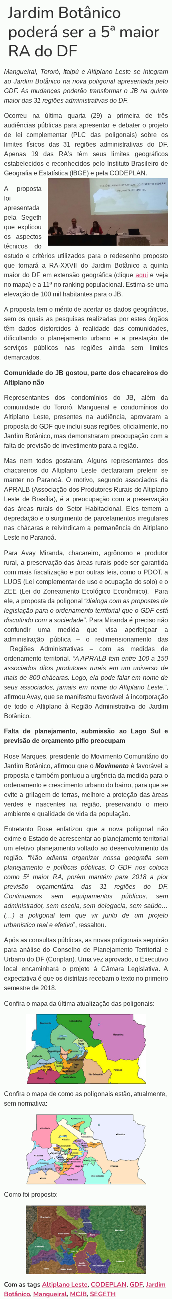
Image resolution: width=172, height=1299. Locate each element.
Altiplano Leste (65, 1284)
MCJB (78, 1294)
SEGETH (103, 1294)
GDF (136, 1284)
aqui (142, 275)
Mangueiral (50, 1294)
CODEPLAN (108, 1284)
